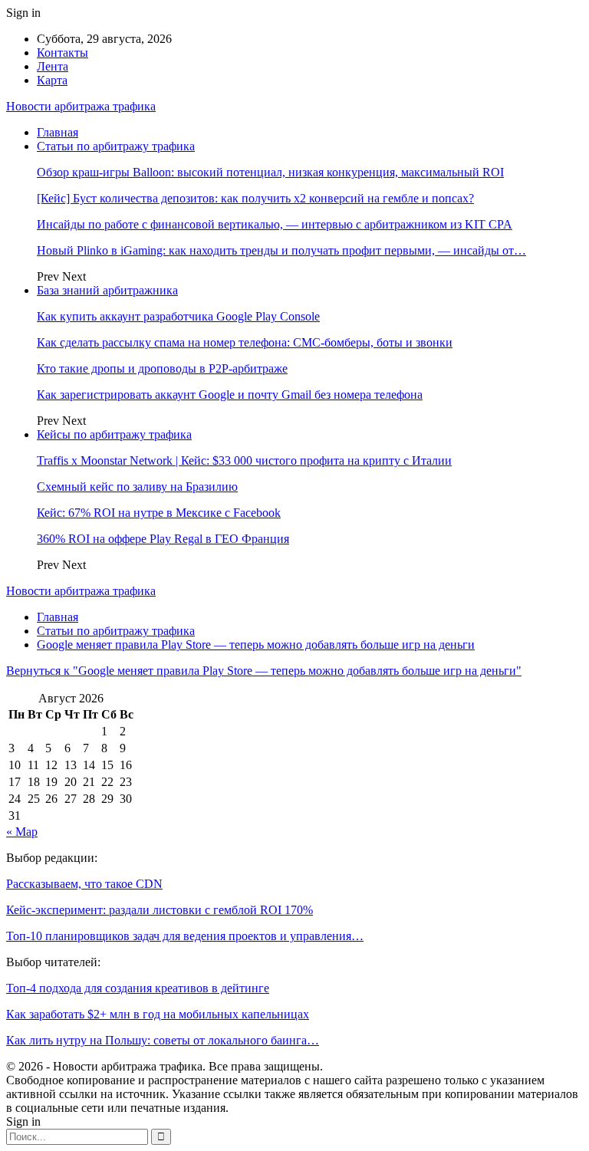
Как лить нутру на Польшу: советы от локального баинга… (162, 1040)
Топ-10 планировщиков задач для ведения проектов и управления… (185, 935)
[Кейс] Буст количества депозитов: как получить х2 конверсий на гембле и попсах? (255, 198)
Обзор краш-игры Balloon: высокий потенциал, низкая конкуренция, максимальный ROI (270, 172)
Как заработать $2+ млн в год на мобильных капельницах (157, 1014)
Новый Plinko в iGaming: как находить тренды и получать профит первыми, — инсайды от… (281, 250)
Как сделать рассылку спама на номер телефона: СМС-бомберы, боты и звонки (244, 342)
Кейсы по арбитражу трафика (114, 434)
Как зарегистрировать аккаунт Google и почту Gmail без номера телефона (230, 394)
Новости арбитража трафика (81, 106)
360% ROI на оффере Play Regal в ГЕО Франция (163, 538)
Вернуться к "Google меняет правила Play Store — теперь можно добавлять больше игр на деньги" (264, 670)
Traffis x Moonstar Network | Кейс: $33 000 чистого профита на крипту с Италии (244, 460)
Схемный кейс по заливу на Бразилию (137, 486)
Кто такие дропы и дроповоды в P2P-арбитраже (162, 368)
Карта (52, 80)
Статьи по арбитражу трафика (116, 146)
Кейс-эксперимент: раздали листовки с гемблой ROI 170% (159, 909)
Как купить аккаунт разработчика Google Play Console (178, 316)
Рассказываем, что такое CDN (84, 883)
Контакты (62, 52)
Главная (57, 132)
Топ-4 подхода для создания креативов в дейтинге (137, 988)
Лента (52, 66)
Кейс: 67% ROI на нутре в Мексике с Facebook (159, 512)
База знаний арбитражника (107, 290)
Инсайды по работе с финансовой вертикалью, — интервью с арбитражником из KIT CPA (274, 224)
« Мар (22, 831)
